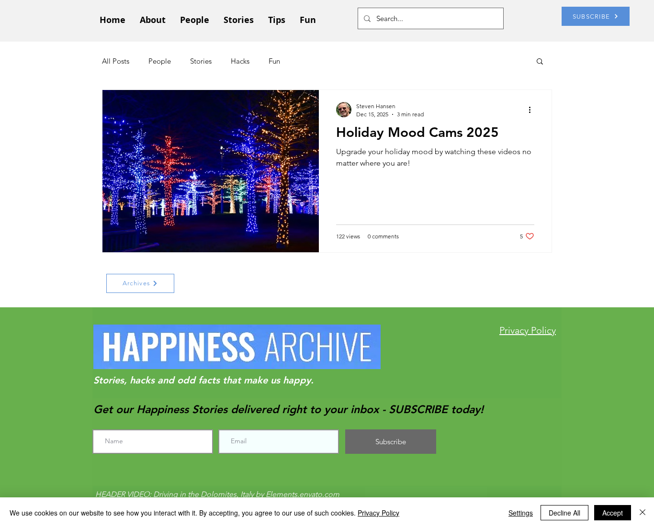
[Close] (642, 512)
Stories (201, 61)
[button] (539, 62)
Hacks (240, 61)
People (159, 61)
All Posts (115, 61)
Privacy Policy (378, 512)
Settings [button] (520, 512)
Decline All (564, 512)
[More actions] (533, 109)
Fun (274, 61)
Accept (612, 512)
